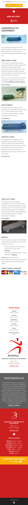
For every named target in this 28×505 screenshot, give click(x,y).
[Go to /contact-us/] (14, 458)
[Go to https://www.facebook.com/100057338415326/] (14, 11)
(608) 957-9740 (13, 17)
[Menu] (14, 502)
